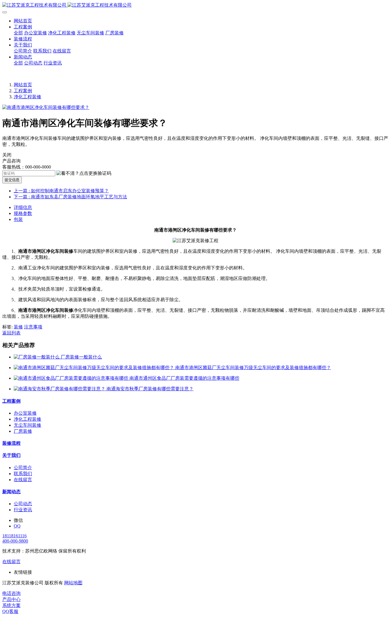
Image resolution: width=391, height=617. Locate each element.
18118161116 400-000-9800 (15, 538)
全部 (18, 32)
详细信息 (23, 207)
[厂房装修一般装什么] (37, 356)
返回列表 (11, 332)
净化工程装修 (27, 96)
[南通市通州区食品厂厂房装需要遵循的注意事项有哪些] (71, 378)
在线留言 (11, 561)
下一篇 (70, 196)
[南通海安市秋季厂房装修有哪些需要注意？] (60, 388)
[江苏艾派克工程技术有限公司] (195, 5)
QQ (17, 526)
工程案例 (23, 90)
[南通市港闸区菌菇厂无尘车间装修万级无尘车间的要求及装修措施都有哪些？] (94, 367)
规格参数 (23, 213)
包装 (18, 219)
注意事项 (33, 326)
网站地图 (73, 582)
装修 (18, 326)
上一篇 (61, 190)
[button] (83, 174)
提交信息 (12, 180)
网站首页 (23, 20)
